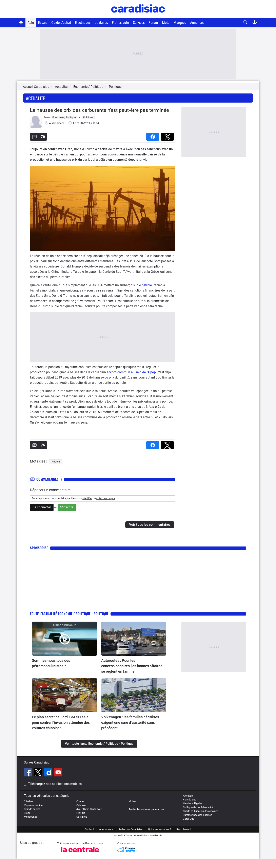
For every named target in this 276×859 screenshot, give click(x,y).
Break (27, 812)
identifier (87, 498)
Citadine (28, 801)
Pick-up (80, 812)
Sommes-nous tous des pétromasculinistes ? (51, 663)
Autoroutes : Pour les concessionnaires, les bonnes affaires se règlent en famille (131, 665)
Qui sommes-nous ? (159, 829)
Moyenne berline (33, 805)
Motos (132, 801)
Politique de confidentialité (198, 807)
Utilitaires (101, 22)
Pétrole (56, 461)
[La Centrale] (80, 853)
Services (139, 22)
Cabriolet (81, 805)
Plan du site (189, 799)
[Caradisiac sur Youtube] (58, 773)
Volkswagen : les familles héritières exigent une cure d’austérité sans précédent (130, 722)
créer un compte (105, 498)
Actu (30, 22)
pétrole (147, 285)
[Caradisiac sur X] (38, 773)
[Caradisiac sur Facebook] (28, 773)
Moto (166, 22)
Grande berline (32, 809)
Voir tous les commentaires (150, 525)
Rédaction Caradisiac (130, 829)
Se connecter (42, 507)
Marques (180, 22)
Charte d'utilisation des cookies (200, 811)
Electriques (83, 22)
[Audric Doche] (36, 126)
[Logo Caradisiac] (138, 16)
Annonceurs (106, 829)
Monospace (30, 816)
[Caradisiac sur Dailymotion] (48, 773)
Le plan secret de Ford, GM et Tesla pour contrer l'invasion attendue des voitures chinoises (61, 722)
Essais (42, 22)
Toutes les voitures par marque (146, 809)
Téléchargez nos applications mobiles (55, 784)
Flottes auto (120, 22)
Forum (153, 22)
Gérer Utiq (188, 818)
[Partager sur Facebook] (153, 135)
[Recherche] (245, 22)
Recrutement (183, 829)
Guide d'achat (61, 22)
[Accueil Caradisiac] (21, 22)
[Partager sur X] (168, 135)
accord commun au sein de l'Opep (131, 372)
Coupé (80, 801)
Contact (89, 829)
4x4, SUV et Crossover (88, 809)
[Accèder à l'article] (64, 639)
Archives (188, 795)
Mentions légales (192, 803)
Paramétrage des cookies (197, 814)
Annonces (197, 22)
